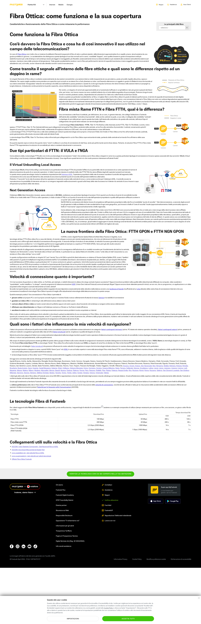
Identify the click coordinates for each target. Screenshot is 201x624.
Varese (79, 373)
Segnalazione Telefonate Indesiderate (118, 515)
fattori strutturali (37, 346)
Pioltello (98, 370)
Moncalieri (45, 370)
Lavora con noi (110, 521)
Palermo (76, 370)
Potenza (114, 370)
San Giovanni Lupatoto (171, 370)
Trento (69, 373)
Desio (117, 368)
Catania (54, 368)
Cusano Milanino (108, 368)
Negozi (107, 495)
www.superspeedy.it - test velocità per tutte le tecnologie (31, 456)
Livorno (180, 368)
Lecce (156, 368)
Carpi (30, 368)
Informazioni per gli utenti (65, 526)
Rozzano (153, 370)
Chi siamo (59, 485)
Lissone (174, 368)
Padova (69, 370)
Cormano (92, 368)
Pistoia (108, 370)
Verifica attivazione (111, 500)
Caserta (35, 368)
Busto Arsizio (22, 368)
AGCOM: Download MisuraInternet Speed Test (28, 450)
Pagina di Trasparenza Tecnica (67, 536)
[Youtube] (29, 546)
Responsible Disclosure (64, 515)
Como (86, 368)
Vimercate (99, 373)
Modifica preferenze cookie (156, 559)
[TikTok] (35, 546)
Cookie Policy (137, 559)
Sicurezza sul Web (62, 510)
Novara (63, 370)
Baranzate (148, 366)
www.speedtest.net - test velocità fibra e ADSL (28, 453)
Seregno (33, 373)
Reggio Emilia (123, 370)
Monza (51, 370)
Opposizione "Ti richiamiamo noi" (67, 521)
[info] (102, 406)
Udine (74, 373)
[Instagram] (17, 546)
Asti (142, 366)
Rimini (141, 370)
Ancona (126, 366)
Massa (19, 370)
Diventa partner (61, 505)
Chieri (60, 368)
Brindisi (185, 366)
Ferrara (123, 368)
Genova (136, 368)
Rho (130, 370)
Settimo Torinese (43, 373)
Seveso (51, 373)
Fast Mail (108, 505)
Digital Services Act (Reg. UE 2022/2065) (70, 541)
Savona (26, 373)
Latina (151, 368)
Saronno (20, 373)
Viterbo (106, 373)
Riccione (135, 370)
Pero (86, 370)
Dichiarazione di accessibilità (181, 559)
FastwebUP (109, 510)
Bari (154, 366)
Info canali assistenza (63, 546)
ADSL (66, 174)
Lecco (161, 368)
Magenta (13, 370)
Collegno (66, 368)
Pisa (103, 370)
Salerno (159, 370)
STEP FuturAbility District (64, 500)
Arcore (131, 366)
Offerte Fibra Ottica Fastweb (22, 459)
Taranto (58, 373)
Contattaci (108, 485)
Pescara (92, 370)
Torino (64, 373)
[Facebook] (11, 546)
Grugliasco (144, 368)
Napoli (57, 370)
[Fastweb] (18, 4)
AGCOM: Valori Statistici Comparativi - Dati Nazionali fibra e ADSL (35, 447)
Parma (82, 370)
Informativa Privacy (120, 559)
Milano (31, 370)
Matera (25, 370)
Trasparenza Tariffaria (64, 531)
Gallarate (129, 368)
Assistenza (108, 490)
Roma (146, 370)
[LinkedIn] (23, 546)
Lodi (185, 368)
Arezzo (137, 366)
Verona (92, 373)
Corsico (99, 368)
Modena (37, 370)
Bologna (172, 366)
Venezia (86, 373)
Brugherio (13, 368)
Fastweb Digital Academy (65, 495)
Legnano (167, 368)
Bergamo (159, 366)
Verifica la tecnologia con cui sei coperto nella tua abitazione (100, 474)
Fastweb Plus (60, 490)
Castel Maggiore (45, 368)
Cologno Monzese (76, 368)
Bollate (166, 366)
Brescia (179, 366)
